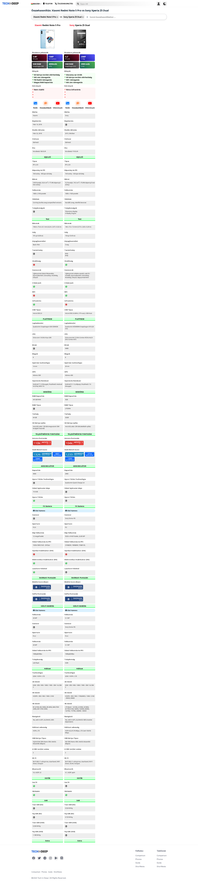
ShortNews (140, 866)
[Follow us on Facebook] (33, 858)
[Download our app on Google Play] (56, 858)
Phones (138, 859)
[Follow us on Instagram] (50, 858)
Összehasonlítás (65, 4)
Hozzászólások (45, 108)
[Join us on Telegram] (45, 858)
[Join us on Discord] (61, 858)
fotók (35, 108)
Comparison (140, 855)
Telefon (48, 4)
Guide (137, 863)
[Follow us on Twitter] (39, 858)
